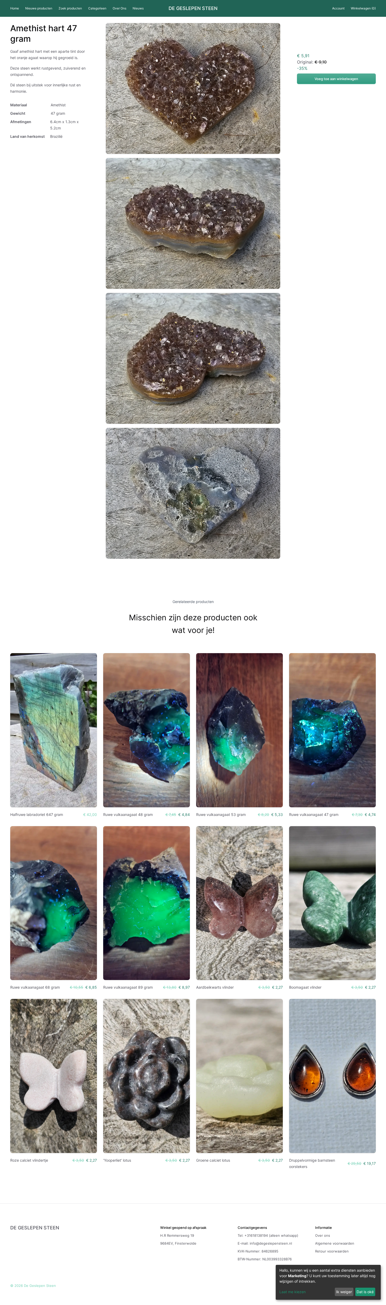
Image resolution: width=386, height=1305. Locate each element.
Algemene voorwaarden (334, 1243)
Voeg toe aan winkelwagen (336, 79)
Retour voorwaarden (332, 1251)
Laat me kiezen (292, 1292)
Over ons (322, 1235)
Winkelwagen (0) (363, 8)
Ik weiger (344, 1292)
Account (338, 8)
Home (14, 8)
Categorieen (97, 8)
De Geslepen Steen (193, 8)
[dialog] (328, 1282)
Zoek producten (70, 8)
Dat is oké (365, 1292)
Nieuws (138, 8)
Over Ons (119, 8)
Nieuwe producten (38, 8)
